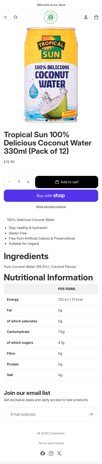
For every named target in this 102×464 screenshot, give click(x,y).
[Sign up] (91, 414)
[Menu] (5, 17)
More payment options (51, 206)
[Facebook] (43, 453)
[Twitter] (59, 453)
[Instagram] (51, 453)
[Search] (15, 17)
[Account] (86, 17)
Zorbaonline (56, 433)
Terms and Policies (51, 443)
